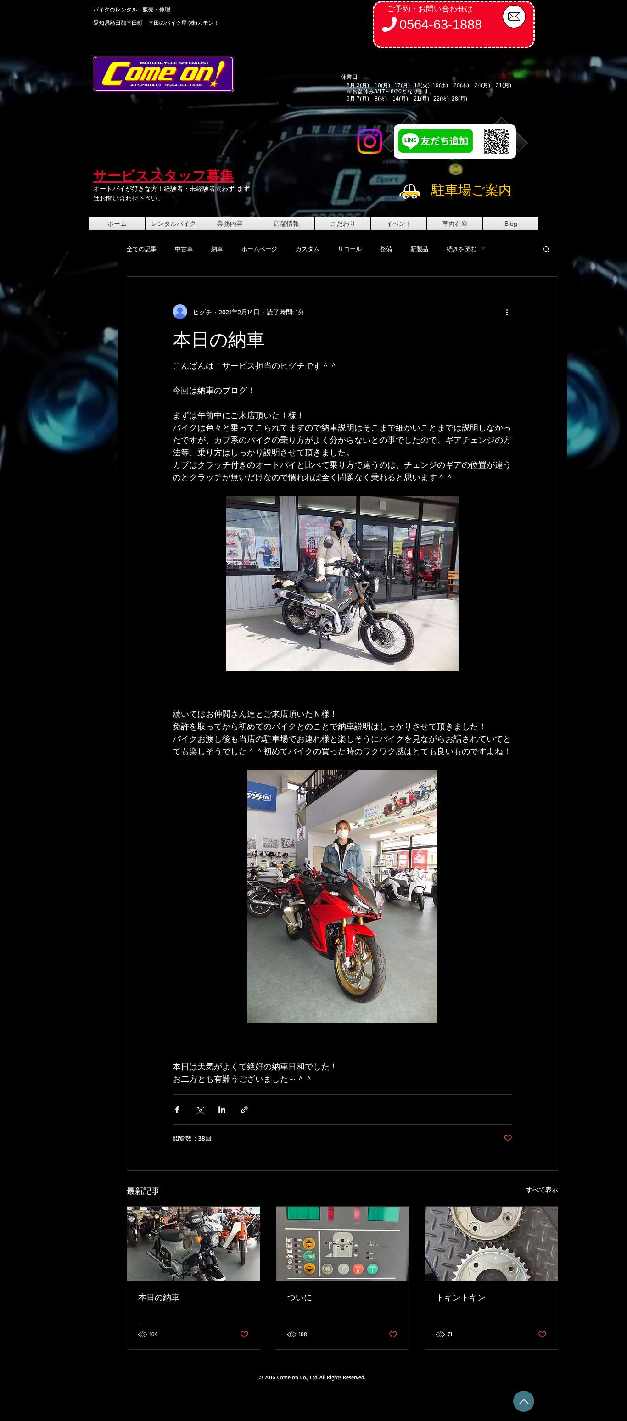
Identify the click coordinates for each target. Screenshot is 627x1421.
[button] (546, 248)
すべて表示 (542, 1189)
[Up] (523, 1401)
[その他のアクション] (506, 311)
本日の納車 (158, 1297)
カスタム (307, 248)
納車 (217, 248)
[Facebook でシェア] (177, 1109)
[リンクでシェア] (244, 1109)
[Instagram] (369, 141)
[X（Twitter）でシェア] (199, 1109)
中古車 (184, 248)
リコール (350, 248)
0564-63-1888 (440, 24)
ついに (299, 1297)
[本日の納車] (193, 1244)
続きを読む (461, 248)
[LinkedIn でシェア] (222, 1109)
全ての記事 (142, 248)
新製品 (419, 248)
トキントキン (461, 1297)
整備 (386, 248)
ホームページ (259, 248)
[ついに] (342, 1244)
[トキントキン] (491, 1244)
